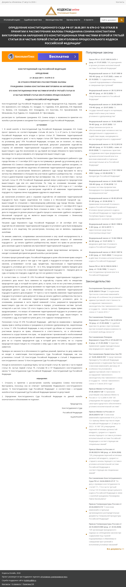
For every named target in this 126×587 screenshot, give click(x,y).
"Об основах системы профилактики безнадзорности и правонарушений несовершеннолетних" (105, 187)
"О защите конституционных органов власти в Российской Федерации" (104, 270)
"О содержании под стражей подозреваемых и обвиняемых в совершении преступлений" (105, 79)
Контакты (120, 2)
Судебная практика (33, 20)
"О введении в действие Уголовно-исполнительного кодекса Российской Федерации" (105, 256)
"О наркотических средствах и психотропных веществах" (105, 228)
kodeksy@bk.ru (30, 580)
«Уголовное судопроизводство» (53, 577)
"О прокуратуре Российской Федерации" (105, 173)
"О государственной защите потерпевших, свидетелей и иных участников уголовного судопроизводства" (105, 110)
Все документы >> (115, 549)
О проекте (88, 20)
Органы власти (73, 20)
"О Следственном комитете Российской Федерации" (105, 94)
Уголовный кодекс (12, 20)
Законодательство (54, 20)
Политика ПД (28, 584)
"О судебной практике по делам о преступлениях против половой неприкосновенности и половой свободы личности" (105, 324)
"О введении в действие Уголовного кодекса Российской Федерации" (105, 242)
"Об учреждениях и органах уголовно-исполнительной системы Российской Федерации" (105, 63)
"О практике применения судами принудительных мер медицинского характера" (105, 343)
